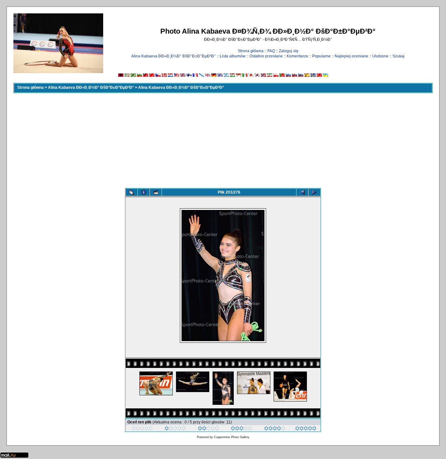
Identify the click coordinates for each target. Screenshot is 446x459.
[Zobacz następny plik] (314, 192)
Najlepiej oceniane (351, 56)
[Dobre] (241, 429)
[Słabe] (175, 429)
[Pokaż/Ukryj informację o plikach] (144, 192)
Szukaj (398, 56)
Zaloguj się (288, 51)
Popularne (321, 56)
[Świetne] (305, 429)
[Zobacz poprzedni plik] (302, 192)
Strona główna (250, 51)
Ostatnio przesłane (266, 56)
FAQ (271, 51)
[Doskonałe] (274, 429)
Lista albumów (233, 56)
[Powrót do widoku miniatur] (131, 192)
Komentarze (297, 56)
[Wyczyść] (142, 429)
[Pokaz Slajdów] (156, 192)
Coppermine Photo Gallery (231, 437)
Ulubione (380, 56)
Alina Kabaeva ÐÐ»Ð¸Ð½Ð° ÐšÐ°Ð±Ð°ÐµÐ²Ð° (173, 56)
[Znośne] (208, 429)
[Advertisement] (223, 139)
